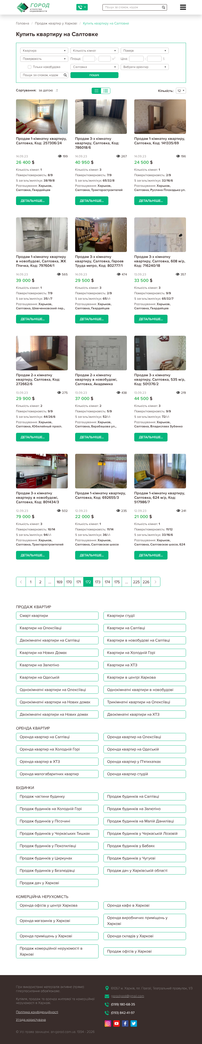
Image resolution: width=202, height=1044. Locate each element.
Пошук (94, 75)
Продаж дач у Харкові (39, 882)
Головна (22, 23)
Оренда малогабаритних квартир (49, 774)
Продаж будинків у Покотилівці (48, 845)
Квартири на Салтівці (126, 628)
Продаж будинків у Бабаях (131, 845)
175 (117, 582)
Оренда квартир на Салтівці (45, 736)
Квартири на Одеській (39, 677)
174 (107, 582)
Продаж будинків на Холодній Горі (51, 808)
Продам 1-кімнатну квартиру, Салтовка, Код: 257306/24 (41, 140)
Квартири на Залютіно (39, 665)
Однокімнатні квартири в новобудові (140, 689)
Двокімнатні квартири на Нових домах (54, 714)
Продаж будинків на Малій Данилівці (140, 821)
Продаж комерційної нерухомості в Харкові (51, 951)
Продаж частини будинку (42, 796)
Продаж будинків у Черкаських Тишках (55, 833)
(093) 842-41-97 (123, 1013)
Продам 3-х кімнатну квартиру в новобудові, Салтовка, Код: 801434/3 (37, 497)
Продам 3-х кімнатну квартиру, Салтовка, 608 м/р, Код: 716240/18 (159, 261)
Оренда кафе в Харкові (128, 905)
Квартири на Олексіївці (41, 628)
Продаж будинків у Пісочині (45, 821)
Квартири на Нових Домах (43, 652)
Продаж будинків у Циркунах (46, 858)
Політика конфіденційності (37, 1012)
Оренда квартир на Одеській (133, 749)
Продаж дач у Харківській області (137, 870)
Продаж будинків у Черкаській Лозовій (142, 833)
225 (136, 582)
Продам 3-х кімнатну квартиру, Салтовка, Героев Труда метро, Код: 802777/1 (99, 261)
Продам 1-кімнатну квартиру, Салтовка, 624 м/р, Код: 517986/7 (159, 497)
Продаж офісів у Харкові (129, 951)
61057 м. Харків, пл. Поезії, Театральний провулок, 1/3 (151, 988)
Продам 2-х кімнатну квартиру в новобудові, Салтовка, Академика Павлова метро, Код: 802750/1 (96, 384)
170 (69, 582)
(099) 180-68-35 (123, 1004)
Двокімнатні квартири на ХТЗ (133, 714)
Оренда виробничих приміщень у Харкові (137, 920)
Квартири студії (121, 615)
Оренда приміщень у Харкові (46, 936)
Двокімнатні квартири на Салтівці (50, 640)
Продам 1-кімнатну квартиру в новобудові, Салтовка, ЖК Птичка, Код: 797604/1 (41, 261)
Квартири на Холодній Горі (131, 652)
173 (98, 582)
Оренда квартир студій (127, 774)
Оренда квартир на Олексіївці (134, 736)
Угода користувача (31, 1020)
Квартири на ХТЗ (122, 665)
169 (59, 582)
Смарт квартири (34, 615)
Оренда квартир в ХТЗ (40, 761)
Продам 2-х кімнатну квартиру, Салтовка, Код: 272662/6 (38, 379)
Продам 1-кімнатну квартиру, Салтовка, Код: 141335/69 (159, 140)
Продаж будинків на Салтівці (133, 796)
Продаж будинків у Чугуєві (131, 858)
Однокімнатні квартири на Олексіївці (53, 689)
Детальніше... (33, 201)
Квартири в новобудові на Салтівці (138, 640)
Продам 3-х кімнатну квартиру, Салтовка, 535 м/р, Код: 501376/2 (159, 379)
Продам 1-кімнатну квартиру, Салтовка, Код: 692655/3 (100, 495)
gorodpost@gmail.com (127, 996)
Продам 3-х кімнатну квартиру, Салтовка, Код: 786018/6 (97, 143)
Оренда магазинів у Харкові (45, 920)
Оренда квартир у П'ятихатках (134, 761)
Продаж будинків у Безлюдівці (47, 870)
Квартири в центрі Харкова (131, 677)
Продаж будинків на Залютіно (134, 808)
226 (146, 582)
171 (78, 582)
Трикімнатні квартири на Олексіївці (138, 702)
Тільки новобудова (46, 67)
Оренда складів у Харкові (130, 936)
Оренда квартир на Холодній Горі (50, 749)
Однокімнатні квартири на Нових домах (55, 702)
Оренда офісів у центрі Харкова (48, 905)
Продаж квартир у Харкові (56, 23)
